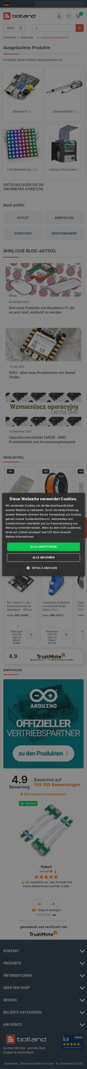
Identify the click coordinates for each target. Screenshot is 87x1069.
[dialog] (43, 534)
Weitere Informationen (20, 536)
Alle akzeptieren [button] (43, 546)
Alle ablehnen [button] (43, 557)
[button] (43, 567)
